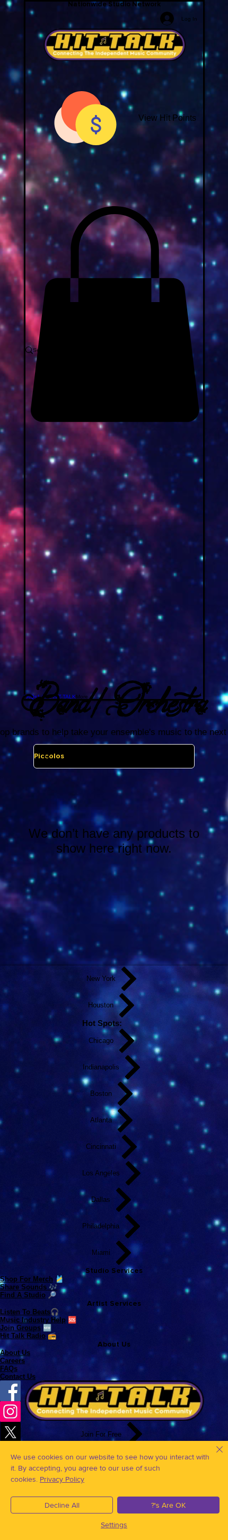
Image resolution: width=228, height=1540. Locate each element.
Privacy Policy (62, 1479)
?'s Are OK (168, 1505)
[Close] (213, 1455)
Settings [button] (114, 1524)
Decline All (62, 1505)
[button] (114, 314)
